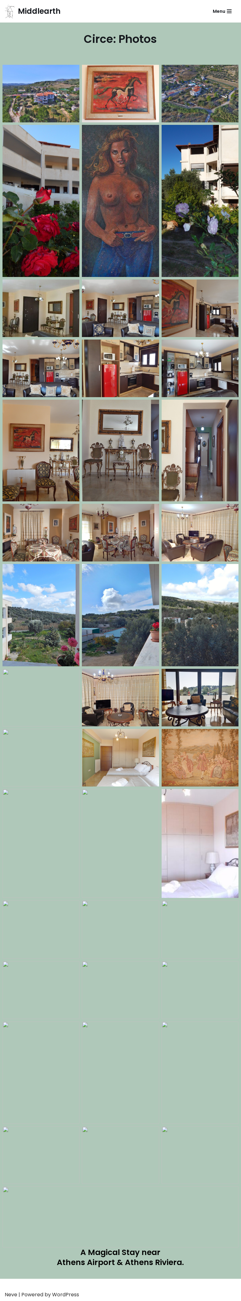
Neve (11, 1294)
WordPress (65, 1294)
